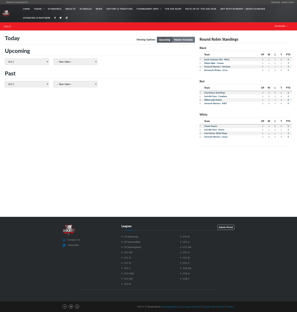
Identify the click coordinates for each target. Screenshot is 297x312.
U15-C (186, 262)
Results (70, 9)
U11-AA (128, 252)
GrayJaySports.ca (170, 306)
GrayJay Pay (209, 306)
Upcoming (164, 39)
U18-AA (187, 268)
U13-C (186, 241)
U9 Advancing (131, 236)
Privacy (230, 306)
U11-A (127, 257)
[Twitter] (60, 17)
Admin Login (288, 2)
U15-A (186, 252)
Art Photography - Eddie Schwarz (242, 9)
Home (26, 9)
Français (276, 2)
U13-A (127, 283)
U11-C (7, 26)
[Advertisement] (246, 170)
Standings (55, 9)
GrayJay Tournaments (17, 2)
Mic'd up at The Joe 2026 (200, 9)
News (99, 9)
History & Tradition (119, 9)
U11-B (127, 262)
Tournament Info (147, 9)
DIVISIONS (280, 26)
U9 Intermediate (132, 241)
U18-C (186, 278)
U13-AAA (129, 273)
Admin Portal (226, 227)
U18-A (186, 273)
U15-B (186, 257)
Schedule (86, 9)
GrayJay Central (191, 306)
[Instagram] (67, 17)
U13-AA (128, 278)
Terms (221, 306)
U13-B (186, 236)
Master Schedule (183, 39)
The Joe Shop (173, 9)
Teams (38, 9)
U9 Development (132, 247)
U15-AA (187, 247)
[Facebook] (55, 17)
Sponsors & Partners (36, 18)
